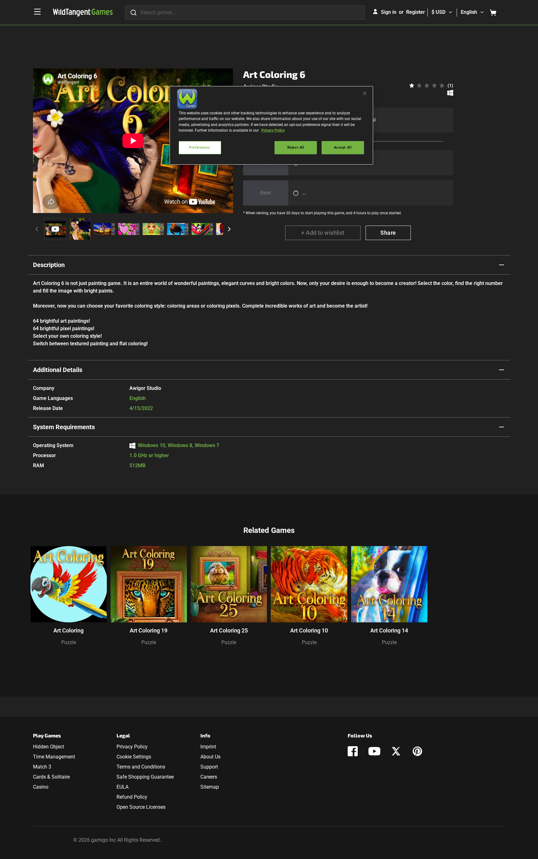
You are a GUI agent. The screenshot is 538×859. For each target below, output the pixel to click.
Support (209, 767)
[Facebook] (353, 751)
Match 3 (42, 767)
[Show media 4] (129, 229)
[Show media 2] (80, 229)
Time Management (54, 757)
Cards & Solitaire (51, 777)
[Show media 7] (202, 229)
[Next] (229, 229)
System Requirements (64, 427)
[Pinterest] (417, 751)
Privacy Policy (132, 747)
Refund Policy (132, 797)
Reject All (295, 147)
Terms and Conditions (141, 767)
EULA (122, 787)
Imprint (208, 747)
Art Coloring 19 (148, 630)
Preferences (199, 147)
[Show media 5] (153, 229)
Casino (40, 787)
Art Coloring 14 (389, 630)
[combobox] (245, 12)
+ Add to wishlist (323, 232)
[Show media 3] (104, 229)
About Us (210, 757)
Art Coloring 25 (229, 630)
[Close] (365, 93)
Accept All (343, 147)
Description (49, 265)
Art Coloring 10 (309, 630)
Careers (208, 777)
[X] (396, 751)
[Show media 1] (55, 229)
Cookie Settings (134, 757)
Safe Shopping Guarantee (145, 777)
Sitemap (209, 787)
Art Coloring (68, 630)
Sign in (388, 12)
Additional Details (57, 370)
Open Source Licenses (141, 807)
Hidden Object (48, 747)
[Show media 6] (178, 229)
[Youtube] (374, 751)
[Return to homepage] (82, 12)
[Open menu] (37, 11)
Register (415, 12)
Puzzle (68, 642)
